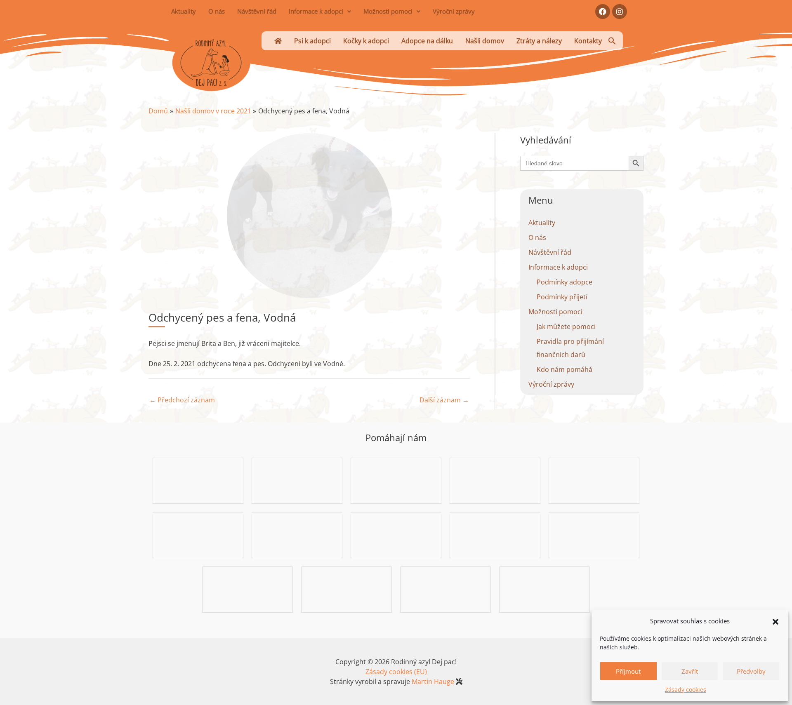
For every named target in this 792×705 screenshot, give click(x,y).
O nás (216, 11)
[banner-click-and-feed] (594, 479)
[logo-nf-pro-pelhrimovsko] (346, 588)
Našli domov (484, 40)
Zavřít (689, 671)
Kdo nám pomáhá (564, 369)
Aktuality (183, 11)
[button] (775, 621)
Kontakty (588, 40)
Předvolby (751, 671)
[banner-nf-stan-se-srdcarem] (297, 534)
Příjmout (628, 671)
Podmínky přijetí (562, 296)
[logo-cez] (495, 534)
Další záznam (444, 399)
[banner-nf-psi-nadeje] (396, 479)
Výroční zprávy (454, 11)
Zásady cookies (685, 689)
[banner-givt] (594, 534)
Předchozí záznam (182, 399)
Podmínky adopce (564, 282)
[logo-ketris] (544, 588)
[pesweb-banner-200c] (198, 479)
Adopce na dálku (427, 40)
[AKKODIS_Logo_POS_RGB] (297, 479)
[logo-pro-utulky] (445, 588)
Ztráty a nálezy (539, 40)
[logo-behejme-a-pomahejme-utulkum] (495, 479)
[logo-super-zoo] (396, 534)
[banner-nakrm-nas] (198, 534)
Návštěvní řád (256, 11)
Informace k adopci (316, 11)
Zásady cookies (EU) (396, 671)
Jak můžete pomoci (566, 326)
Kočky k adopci (366, 40)
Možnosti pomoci (387, 11)
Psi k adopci (312, 40)
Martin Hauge (433, 681)
